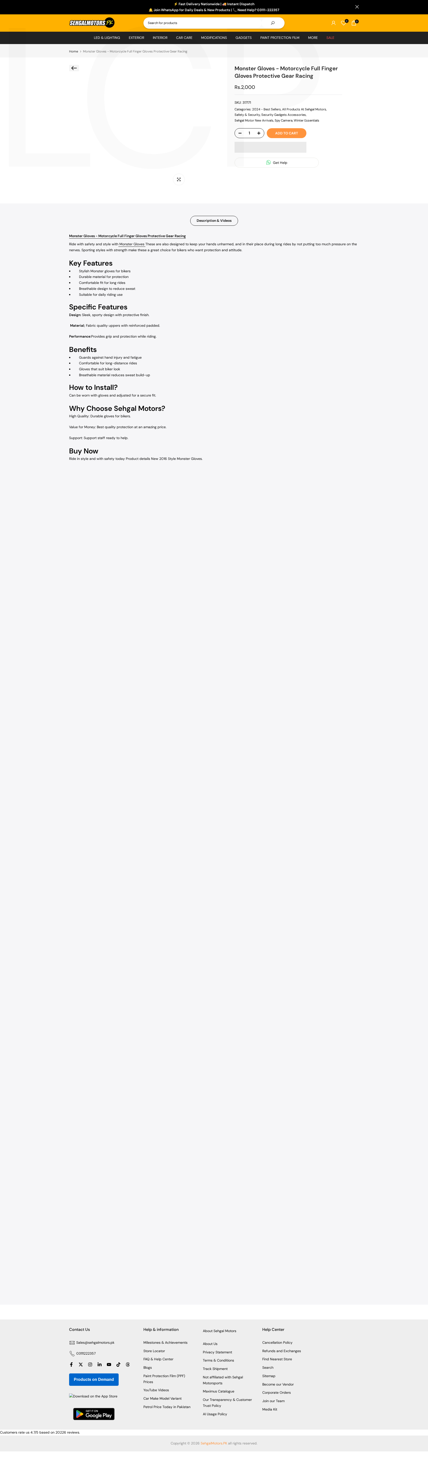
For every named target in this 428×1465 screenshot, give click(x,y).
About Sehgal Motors (219, 1331)
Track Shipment (215, 1368)
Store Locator (154, 1351)
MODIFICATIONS (214, 37)
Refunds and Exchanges (281, 1351)
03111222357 (86, 1353)
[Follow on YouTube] (109, 1364)
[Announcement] (214, 7)
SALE (330, 37)
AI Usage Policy (215, 1414)
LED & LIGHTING (107, 37)
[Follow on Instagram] (90, 1364)
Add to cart (286, 133)
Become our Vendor (278, 1384)
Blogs (147, 1367)
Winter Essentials (306, 120)
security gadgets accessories (283, 115)
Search (267, 1367)
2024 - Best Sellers (266, 109)
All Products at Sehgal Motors (304, 109)
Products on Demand (94, 1379)
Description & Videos (214, 220)
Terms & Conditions (218, 1360)
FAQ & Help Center (158, 1359)
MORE (313, 37)
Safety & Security (247, 115)
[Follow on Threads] (128, 1364)
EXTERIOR (136, 37)
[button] (270, 147)
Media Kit (269, 1409)
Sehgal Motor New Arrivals (254, 120)
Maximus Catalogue (218, 1391)
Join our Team (273, 1401)
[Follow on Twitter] (81, 1364)
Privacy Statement (217, 1352)
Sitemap (268, 1376)
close (71, 7)
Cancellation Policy (277, 1342)
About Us (210, 1343)
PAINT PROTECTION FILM (279, 37)
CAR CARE (184, 37)
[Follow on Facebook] (71, 1364)
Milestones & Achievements (165, 1342)
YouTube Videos (156, 1390)
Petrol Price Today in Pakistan (166, 1407)
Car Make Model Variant (162, 1398)
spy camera (284, 120)
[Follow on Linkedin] (99, 1364)
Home (73, 51)
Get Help (279, 162)
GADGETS (244, 37)
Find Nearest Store (277, 1359)
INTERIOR (160, 37)
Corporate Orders (276, 1392)
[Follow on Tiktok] (118, 1364)
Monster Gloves (131, 244)
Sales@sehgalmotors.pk (95, 1342)
